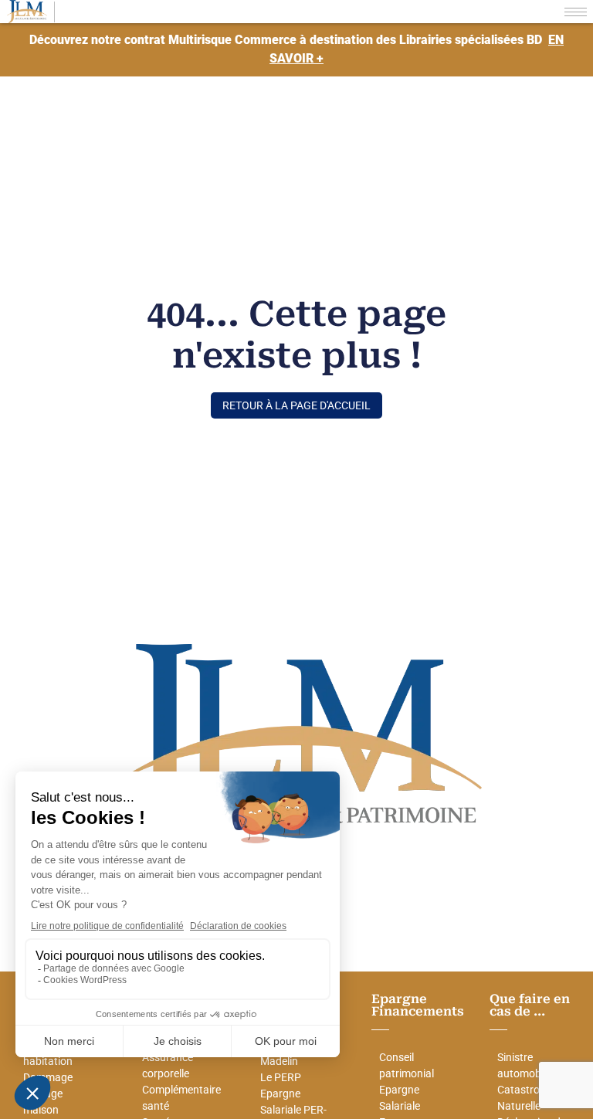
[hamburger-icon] (575, 12)
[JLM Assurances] (27, 11)
